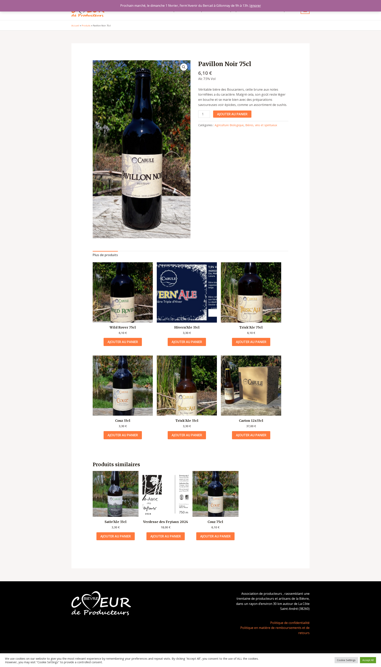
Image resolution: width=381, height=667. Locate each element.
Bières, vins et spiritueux (261, 125)
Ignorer (255, 5)
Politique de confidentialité (290, 623)
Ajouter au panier (232, 114)
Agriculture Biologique (229, 125)
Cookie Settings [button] (346, 660)
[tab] (105, 255)
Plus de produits (105, 255)
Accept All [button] (368, 660)
